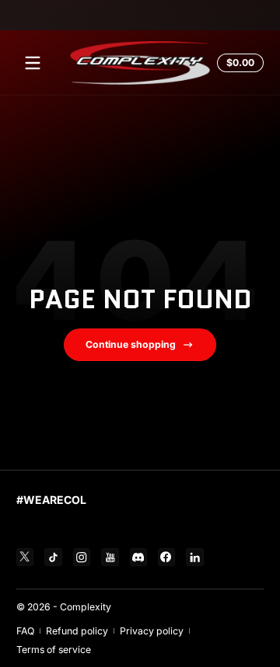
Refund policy (77, 631)
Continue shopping (131, 344)
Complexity (85, 607)
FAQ (25, 631)
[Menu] (32, 63)
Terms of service (53, 649)
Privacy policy (152, 631)
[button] (238, 63)
